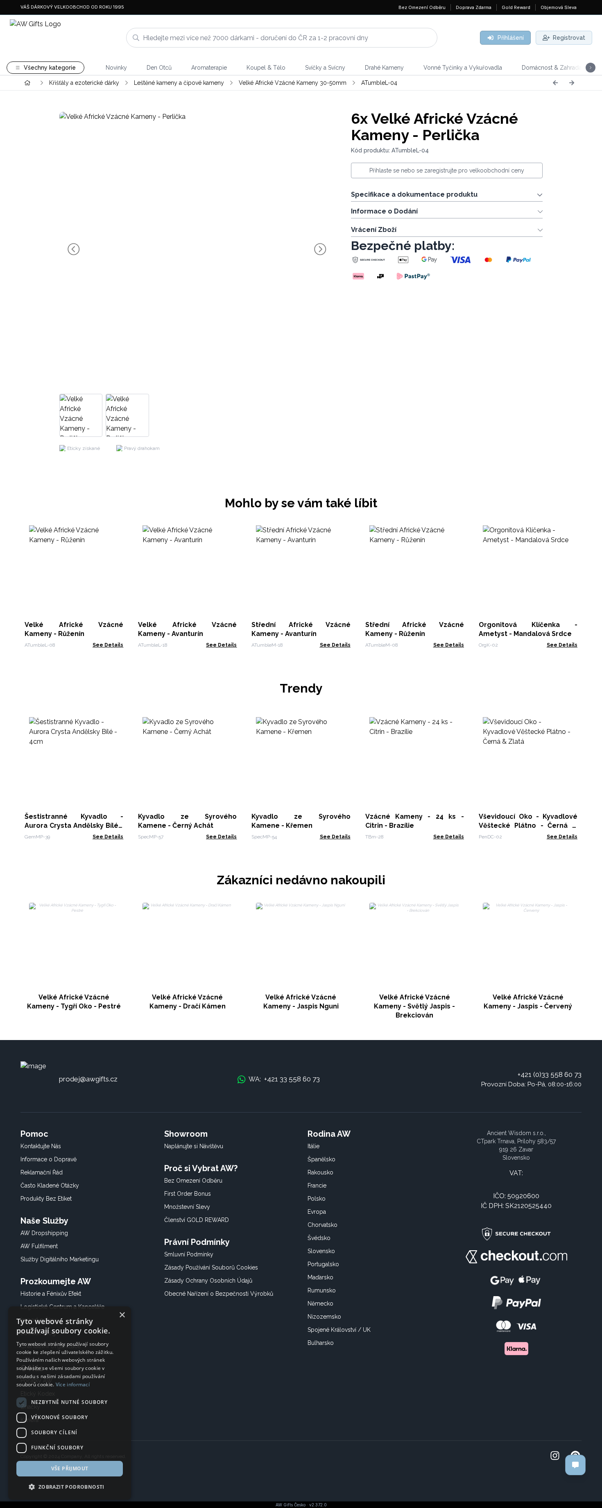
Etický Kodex (37, 1393)
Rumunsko (322, 1290)
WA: (284, 1079)
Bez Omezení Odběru (422, 7)
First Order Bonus (187, 1193)
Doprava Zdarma (473, 7)
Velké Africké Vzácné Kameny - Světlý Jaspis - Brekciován (414, 1006)
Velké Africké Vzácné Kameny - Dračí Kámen (187, 1001)
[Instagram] (555, 1456)
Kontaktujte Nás (40, 1146)
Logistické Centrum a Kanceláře (62, 1307)
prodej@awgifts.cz (88, 1079)
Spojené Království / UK (339, 1329)
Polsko (317, 1198)
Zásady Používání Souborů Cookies (211, 1267)
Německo (320, 1303)
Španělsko (321, 1159)
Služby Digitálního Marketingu (59, 1259)
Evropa (317, 1211)
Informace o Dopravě (48, 1159)
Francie (317, 1185)
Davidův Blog (38, 1333)
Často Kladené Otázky (49, 1185)
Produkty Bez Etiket (46, 1198)
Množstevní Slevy (187, 1207)
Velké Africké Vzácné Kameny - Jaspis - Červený (528, 1001)
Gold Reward (516, 7)
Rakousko (320, 1172)
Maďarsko (320, 1277)
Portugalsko (323, 1264)
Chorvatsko (322, 1225)
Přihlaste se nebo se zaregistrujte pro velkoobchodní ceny (446, 170)
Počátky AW (36, 1380)
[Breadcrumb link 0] (27, 83)
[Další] (571, 83)
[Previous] (555, 83)
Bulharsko (321, 1343)
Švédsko (319, 1238)
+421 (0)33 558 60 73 (550, 1074)
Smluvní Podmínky (188, 1254)
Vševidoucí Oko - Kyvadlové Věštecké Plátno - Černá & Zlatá (528, 825)
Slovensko (321, 1251)
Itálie (313, 1146)
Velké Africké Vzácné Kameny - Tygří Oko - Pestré (74, 1001)
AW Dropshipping (44, 1233)
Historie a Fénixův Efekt (50, 1293)
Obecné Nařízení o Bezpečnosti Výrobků (218, 1293)
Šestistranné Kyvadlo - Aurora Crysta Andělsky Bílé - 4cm (74, 825)
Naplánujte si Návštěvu (193, 1146)
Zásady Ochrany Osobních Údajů (208, 1280)
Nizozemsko (324, 1316)
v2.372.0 (318, 1504)
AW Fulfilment (39, 1246)
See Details (108, 645)
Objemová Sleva (559, 7)
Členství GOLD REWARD (196, 1220)
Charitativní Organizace (50, 1346)
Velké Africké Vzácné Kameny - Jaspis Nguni (301, 1001)
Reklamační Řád (41, 1172)
